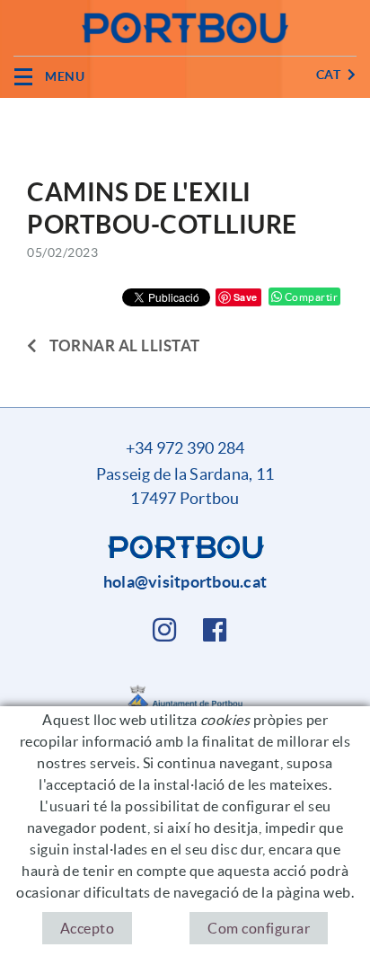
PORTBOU (39, 109)
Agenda (104, 109)
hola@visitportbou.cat (185, 581)
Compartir (310, 297)
